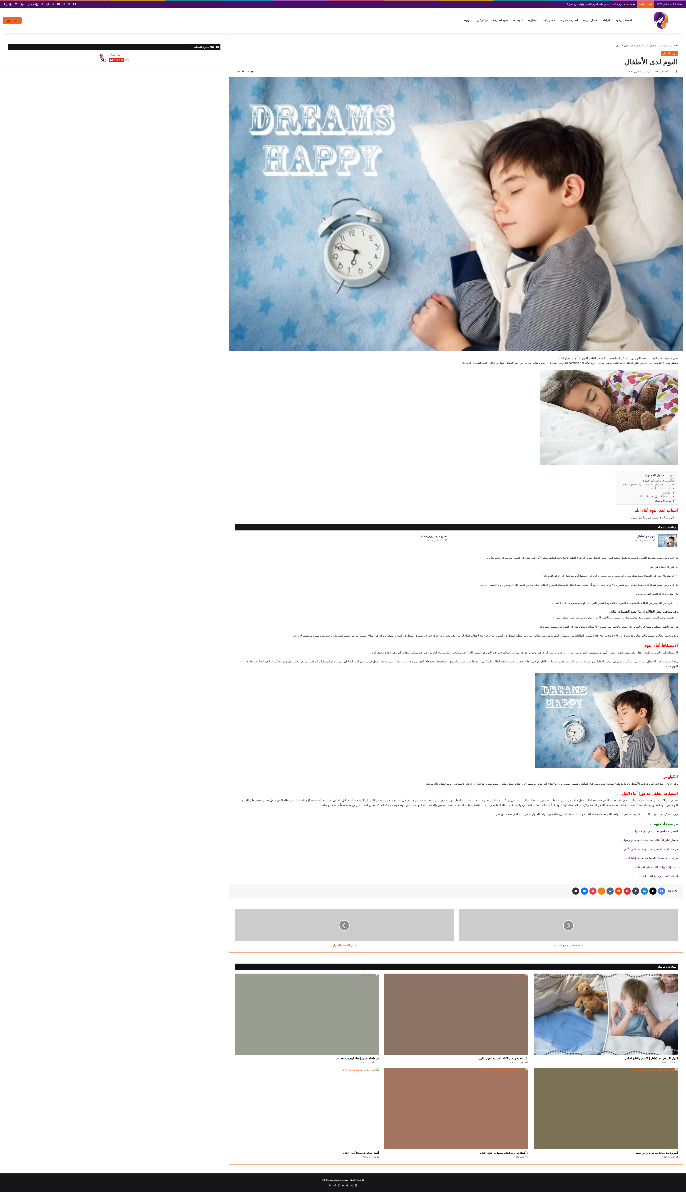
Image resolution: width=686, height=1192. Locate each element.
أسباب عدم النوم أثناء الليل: (657, 480)
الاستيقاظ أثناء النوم (661, 488)
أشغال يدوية (591, 20)
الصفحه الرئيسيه (624, 20)
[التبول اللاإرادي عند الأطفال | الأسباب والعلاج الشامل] (606, 1014)
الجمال (533, 20)
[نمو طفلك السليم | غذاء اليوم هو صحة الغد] (307, 1014)
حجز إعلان (12, 20)
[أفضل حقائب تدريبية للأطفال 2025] (307, 1108)
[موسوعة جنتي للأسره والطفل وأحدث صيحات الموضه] (661, 20)
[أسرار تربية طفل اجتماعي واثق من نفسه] (606, 1108)
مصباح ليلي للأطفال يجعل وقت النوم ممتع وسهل (650, 840)
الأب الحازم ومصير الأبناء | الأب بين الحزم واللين (503, 1058)
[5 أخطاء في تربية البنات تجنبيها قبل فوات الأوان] (456, 1108)
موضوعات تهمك (663, 500)
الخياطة (607, 20)
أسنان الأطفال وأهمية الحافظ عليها (658, 876)
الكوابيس (666, 492)
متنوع (469, 20)
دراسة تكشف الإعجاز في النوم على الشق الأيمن (651, 849)
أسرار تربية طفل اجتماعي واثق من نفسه (657, 1152)
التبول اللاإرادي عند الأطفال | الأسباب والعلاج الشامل (651, 1058)
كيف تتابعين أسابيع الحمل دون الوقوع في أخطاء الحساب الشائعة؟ (603, 4)
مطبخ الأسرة (501, 20)
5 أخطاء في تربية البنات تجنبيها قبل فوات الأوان (504, 1152)
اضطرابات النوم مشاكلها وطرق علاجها (656, 831)
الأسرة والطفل (570, 20)
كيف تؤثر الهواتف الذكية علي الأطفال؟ (656, 867)
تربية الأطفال (641, 45)
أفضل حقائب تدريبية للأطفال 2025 (361, 1152)
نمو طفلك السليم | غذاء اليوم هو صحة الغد (357, 1058)
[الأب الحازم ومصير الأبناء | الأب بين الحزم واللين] (456, 1014)
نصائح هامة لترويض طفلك (434, 536)
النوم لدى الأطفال (646, 536)
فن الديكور (482, 20)
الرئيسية (671, 45)
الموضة (519, 20)
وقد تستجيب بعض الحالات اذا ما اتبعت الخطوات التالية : (646, 484)
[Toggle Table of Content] (670, 476)
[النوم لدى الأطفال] (667, 540)
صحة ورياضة (549, 20)
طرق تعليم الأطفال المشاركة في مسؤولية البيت (651, 858)
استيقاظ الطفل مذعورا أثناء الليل (654, 496)
